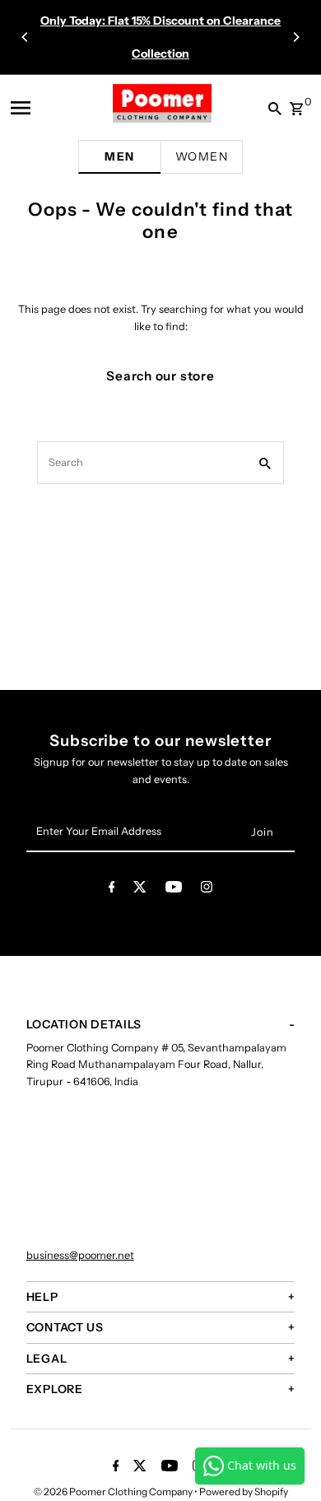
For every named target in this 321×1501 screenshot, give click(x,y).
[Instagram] (206, 889)
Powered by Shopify (243, 1491)
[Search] (271, 108)
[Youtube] (173, 889)
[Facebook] (112, 889)
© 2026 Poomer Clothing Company (114, 1491)
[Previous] (25, 37)
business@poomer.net (80, 1255)
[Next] (295, 37)
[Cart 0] (296, 103)
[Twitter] (140, 889)
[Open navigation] (32, 107)
